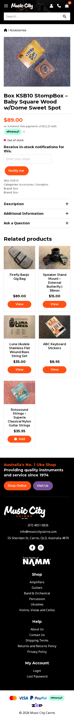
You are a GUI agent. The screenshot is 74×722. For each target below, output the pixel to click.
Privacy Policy (37, 652)
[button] (19, 439)
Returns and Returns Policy (37, 646)
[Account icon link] (51, 5)
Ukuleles (37, 604)
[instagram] (41, 548)
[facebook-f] (33, 548)
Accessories (18, 30)
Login (37, 671)
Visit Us (42, 485)
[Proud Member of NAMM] (37, 561)
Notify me (16, 170)
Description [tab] (14, 204)
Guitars (37, 588)
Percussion (37, 599)
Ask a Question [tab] (17, 223)
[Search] (64, 16)
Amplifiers (37, 582)
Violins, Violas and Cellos (37, 610)
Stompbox (41, 184)
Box (15, 188)
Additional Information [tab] (23, 213)
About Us (37, 629)
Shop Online (17, 485)
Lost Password (37, 676)
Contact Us (37, 635)
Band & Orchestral (37, 593)
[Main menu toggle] (5, 6)
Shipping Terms (37, 640)
